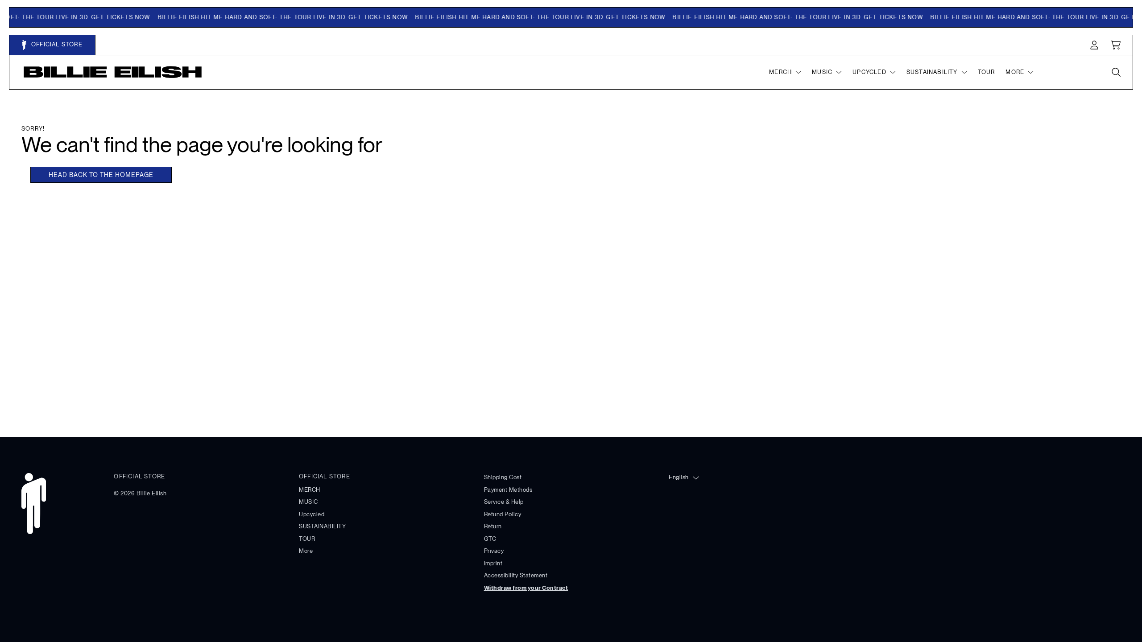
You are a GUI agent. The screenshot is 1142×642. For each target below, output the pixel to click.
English (679, 477)
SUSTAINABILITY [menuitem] (932, 72)
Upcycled (311, 514)
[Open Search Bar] (1116, 72)
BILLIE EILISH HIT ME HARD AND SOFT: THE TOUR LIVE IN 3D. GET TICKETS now (277, 17)
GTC (490, 538)
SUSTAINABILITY (322, 526)
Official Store (56, 44)
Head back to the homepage (101, 174)
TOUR (307, 538)
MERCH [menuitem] (780, 72)
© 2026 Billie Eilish (140, 493)
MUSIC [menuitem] (822, 72)
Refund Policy (502, 514)
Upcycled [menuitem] (869, 72)
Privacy (494, 550)
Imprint (493, 563)
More (306, 550)
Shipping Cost (503, 477)
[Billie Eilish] (113, 72)
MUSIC (308, 501)
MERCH (309, 489)
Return (493, 526)
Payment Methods (508, 489)
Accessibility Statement (516, 575)
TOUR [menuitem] (986, 72)
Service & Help (504, 501)
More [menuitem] (1014, 72)
